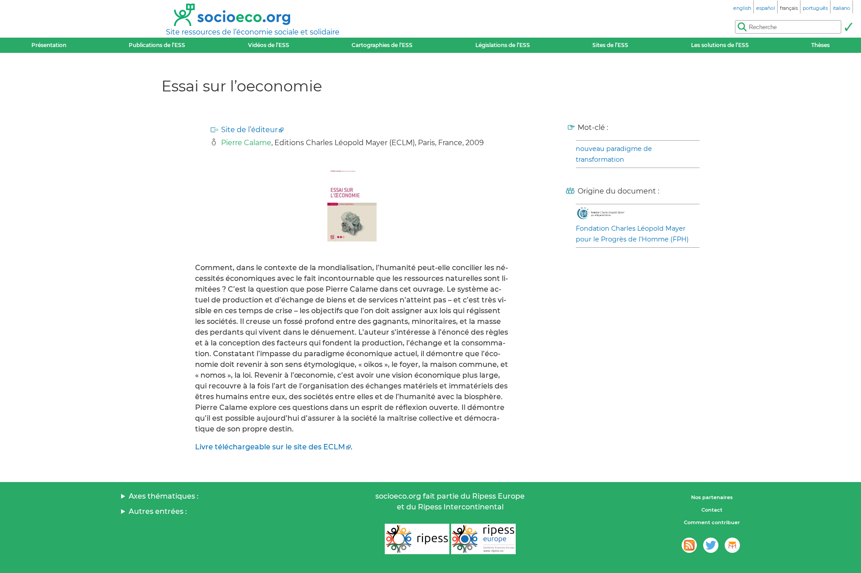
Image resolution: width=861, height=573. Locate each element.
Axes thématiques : (164, 496)
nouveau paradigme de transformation (614, 154)
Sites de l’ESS (610, 45)
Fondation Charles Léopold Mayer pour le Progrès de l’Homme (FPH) (632, 233)
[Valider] (848, 26)
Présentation (48, 45)
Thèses (820, 45)
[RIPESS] (417, 539)
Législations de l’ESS (502, 45)
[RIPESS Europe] (483, 539)
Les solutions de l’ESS (720, 45)
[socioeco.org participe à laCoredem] (732, 545)
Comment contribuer (712, 522)
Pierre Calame (246, 142)
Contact (711, 510)
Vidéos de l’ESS (268, 45)
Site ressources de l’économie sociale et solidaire (252, 32)
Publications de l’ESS (157, 45)
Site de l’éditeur (249, 129)
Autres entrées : (158, 511)
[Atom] (689, 545)
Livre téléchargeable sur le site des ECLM (270, 447)
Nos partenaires (712, 497)
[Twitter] (710, 545)
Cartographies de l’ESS (382, 45)
